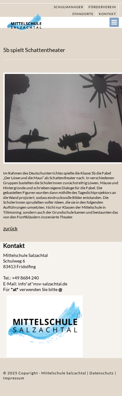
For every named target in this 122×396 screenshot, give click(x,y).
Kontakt (107, 14)
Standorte (83, 14)
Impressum (13, 378)
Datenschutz (102, 373)
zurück (10, 228)
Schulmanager (68, 7)
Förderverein (102, 7)
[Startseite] (28, 24)
